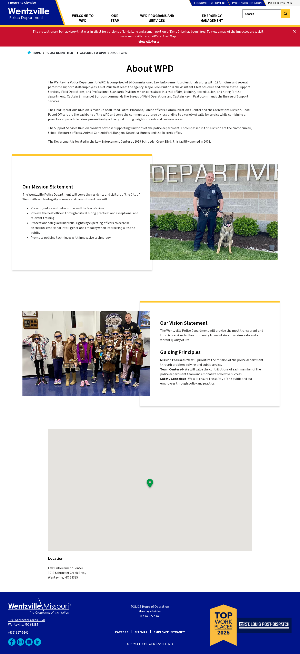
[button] (150, 484)
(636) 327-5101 (18, 632)
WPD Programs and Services (157, 18)
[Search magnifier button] (285, 14)
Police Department (60, 53)
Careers (121, 632)
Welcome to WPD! (93, 53)
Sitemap (141, 632)
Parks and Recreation (247, 3)
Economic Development (210, 3)
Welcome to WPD (83, 18)
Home (36, 53)
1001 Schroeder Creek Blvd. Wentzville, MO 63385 (26, 622)
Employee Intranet (169, 632)
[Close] (294, 31)
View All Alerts (148, 41)
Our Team (114, 18)
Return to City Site (23, 3)
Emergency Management (211, 18)
